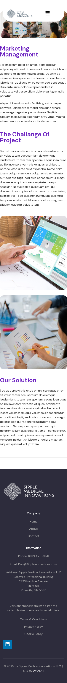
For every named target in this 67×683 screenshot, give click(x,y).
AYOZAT (38, 671)
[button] (47, 13)
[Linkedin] (7, 644)
